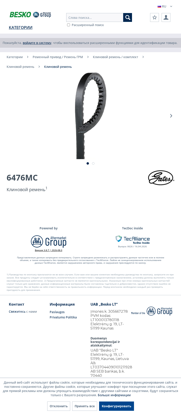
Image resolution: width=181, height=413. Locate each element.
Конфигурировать (116, 406)
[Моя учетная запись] (166, 17)
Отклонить (59, 406)
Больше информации (114, 395)
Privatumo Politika (63, 317)
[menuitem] (99, 17)
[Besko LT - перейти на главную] (30, 15)
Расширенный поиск (88, 25)
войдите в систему (37, 43)
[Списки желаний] (154, 17)
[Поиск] (127, 17)
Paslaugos (57, 312)
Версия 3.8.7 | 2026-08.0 (48, 250)
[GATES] (161, 178)
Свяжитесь (17, 311)
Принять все (85, 406)
